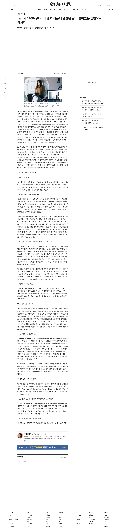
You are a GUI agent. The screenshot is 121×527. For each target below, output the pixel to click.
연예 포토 (91, 521)
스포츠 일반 (78, 515)
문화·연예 (91, 513)
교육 (47, 521)
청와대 (28, 517)
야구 (76, 517)
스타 (90, 517)
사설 (9, 515)
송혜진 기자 (20, 74)
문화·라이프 (21, 14)
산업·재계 (61, 521)
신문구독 (99, 6)
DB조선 (106, 526)
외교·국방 (29, 524)
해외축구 (77, 524)
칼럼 (9, 517)
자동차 (60, 524)
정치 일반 (29, 515)
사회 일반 (48, 515)
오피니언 (10, 513)
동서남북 (10, 524)
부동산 (60, 526)
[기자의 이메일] (25, 441)
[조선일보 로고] (60, 3)
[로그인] (112, 9)
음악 (95, 519)
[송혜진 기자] (20, 436)
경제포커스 (11, 526)
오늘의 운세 (106, 521)
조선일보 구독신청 (108, 515)
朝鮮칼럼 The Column (13, 519)
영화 (91, 526)
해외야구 (77, 519)
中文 (112, 6)
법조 (47, 519)
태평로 (10, 521)
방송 (93, 517)
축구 (76, 521)
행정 (28, 526)
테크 (60, 517)
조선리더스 (106, 513)
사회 (47, 513)
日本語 (108, 6)
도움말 (61, 457)
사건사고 (48, 517)
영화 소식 (91, 519)
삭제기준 (66, 457)
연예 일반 (91, 515)
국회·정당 (29, 519)
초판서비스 (106, 517)
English (103, 6)
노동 (47, 524)
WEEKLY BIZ (62, 515)
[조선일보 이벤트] (42, 447)
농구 (76, 526)
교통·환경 (48, 526)
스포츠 (77, 513)
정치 (28, 513)
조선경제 (61, 513)
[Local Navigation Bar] (9, 9)
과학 (60, 519)
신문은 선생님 (107, 519)
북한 (28, 521)
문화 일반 (91, 524)
